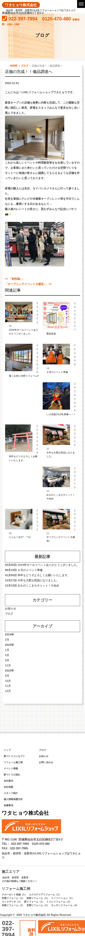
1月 (7, 649)
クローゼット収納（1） (14, 894)
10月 (8, 680)
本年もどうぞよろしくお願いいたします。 (44, 575)
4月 (7, 655)
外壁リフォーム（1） (13, 898)
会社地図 (8, 787)
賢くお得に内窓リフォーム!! (24, 376)
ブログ (9, 613)
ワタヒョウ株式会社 (21, 4)
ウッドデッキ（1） (12, 901)
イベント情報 (11, 768)
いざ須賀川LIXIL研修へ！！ (61, 414)
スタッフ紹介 (11, 793)
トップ (7, 750)
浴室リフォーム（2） (37, 898)
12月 (8, 665)
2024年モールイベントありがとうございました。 (48, 564)
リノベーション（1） (62, 898)
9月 (7, 675)
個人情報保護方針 (13, 799)
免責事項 (8, 805)
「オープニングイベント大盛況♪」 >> (28, 283)
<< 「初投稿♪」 (14, 278)
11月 (8, 685)
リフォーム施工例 (13, 762)
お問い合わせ (46, 762)
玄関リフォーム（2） (37, 905)
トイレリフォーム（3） (59, 901)
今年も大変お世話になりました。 (38, 580)
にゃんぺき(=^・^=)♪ (20, 537)
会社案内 (8, 780)
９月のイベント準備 (57, 372)
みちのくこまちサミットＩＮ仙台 (38, 585)
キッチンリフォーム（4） (65, 905)
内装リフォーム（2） (13, 905)
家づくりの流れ (12, 774)
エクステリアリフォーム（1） (45, 894)
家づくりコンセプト (14, 756)
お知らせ (10, 608)
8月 (7, 660)
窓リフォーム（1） (34, 901)
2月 (7, 639)
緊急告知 (51, 333)
